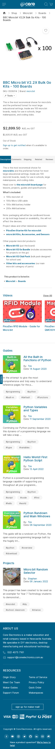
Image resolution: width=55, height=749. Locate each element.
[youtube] (12, 736)
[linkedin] (36, 736)
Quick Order (35, 687)
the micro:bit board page (29, 184)
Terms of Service (38, 677)
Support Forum (11, 692)
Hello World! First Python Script (35, 458)
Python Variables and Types (35, 408)
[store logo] (27, 4)
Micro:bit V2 (12, 245)
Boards (42, 13)
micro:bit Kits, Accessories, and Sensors (28, 234)
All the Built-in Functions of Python (37, 358)
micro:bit (31, 91)
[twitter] (24, 736)
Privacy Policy (36, 682)
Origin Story (9, 677)
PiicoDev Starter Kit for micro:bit (23, 230)
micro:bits (8, 171)
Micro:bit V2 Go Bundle (18, 249)
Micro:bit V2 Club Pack (18, 256)
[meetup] (48, 736)
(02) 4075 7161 (15, 652)
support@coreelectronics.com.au (25, 657)
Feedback (1, 379)
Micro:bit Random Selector (35, 571)
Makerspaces (36, 692)
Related (38, 159)
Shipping (27, 159)
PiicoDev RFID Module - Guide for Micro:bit (21, 328)
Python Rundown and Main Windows (36, 514)
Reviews (49, 159)
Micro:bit (28, 13)
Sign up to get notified (14, 145)
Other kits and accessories (20, 263)
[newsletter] (42, 736)
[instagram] (18, 736)
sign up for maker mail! (28, 706)
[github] (30, 736)
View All (47, 295)
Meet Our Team (11, 682)
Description (5, 159)
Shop (14, 13)
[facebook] (6, 736)
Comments (16, 159)
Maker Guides (10, 687)
